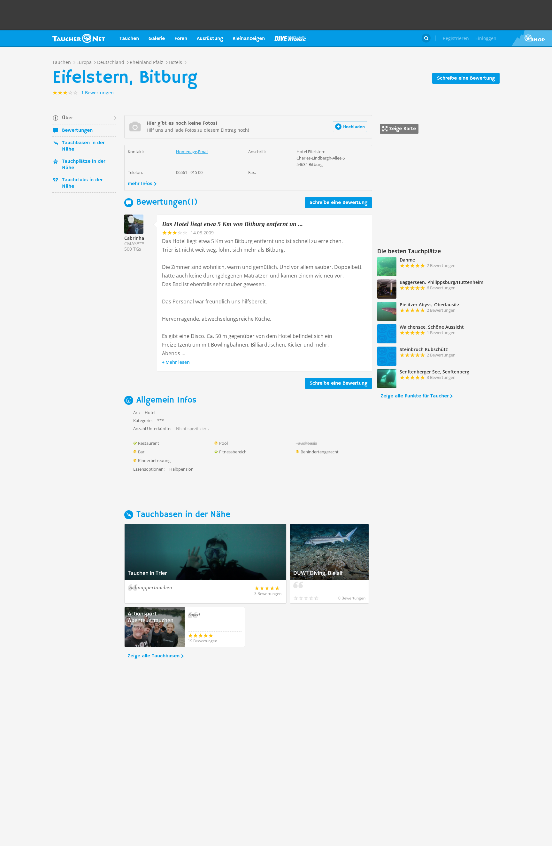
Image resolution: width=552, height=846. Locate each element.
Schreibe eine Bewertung (466, 78)
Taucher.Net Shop (531, 38)
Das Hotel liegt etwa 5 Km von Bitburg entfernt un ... (232, 223)
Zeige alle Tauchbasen (153, 656)
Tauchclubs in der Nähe (82, 183)
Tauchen (129, 38)
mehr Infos (140, 184)
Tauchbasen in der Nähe (83, 146)
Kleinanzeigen (249, 38)
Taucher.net (78, 38)
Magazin (290, 38)
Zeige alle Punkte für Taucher (414, 396)
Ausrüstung (210, 38)
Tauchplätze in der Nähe (83, 164)
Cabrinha (134, 238)
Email (203, 151)
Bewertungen (77, 130)
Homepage (186, 151)
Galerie (157, 38)
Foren (180, 38)
